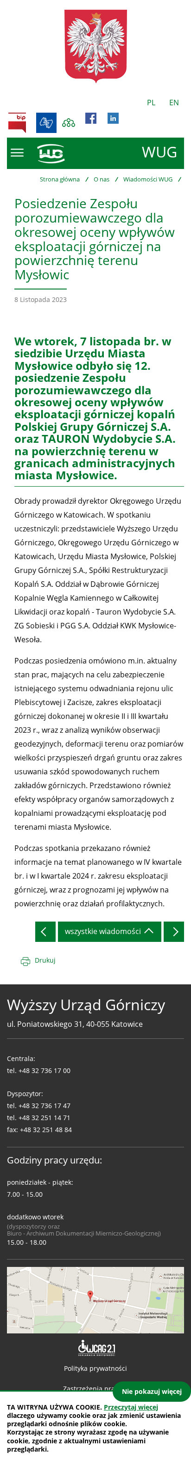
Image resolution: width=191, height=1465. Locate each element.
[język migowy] (46, 123)
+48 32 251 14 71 (44, 1117)
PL (151, 102)
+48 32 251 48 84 (46, 1129)
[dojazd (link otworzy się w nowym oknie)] (95, 1299)
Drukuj (45, 960)
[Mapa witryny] (68, 123)
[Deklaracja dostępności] (96, 1348)
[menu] (17, 153)
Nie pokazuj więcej (152, 1391)
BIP (17, 123)
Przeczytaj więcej (131, 1407)
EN (174, 102)
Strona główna (60, 179)
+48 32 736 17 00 (44, 1070)
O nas (101, 179)
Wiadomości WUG (147, 179)
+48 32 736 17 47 (44, 1105)
